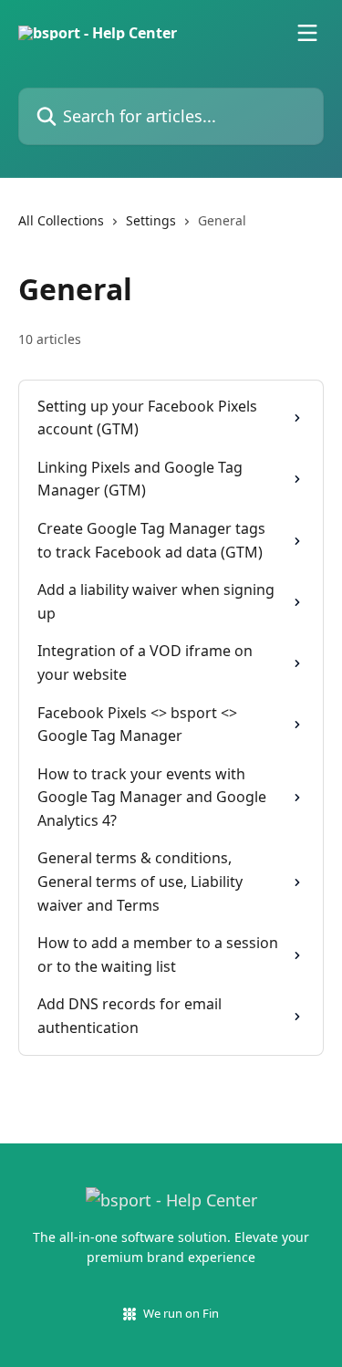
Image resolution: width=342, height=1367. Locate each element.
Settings (151, 220)
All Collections (61, 220)
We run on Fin (181, 1313)
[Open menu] (307, 33)
